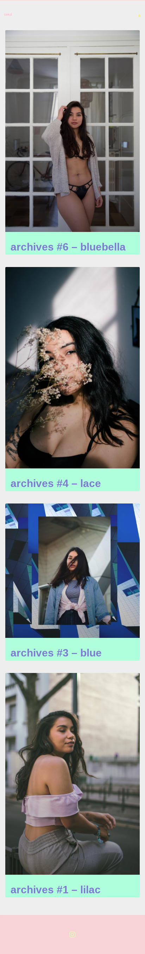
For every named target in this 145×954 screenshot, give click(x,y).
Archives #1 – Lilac (56, 889)
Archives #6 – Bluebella (68, 247)
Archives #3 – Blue (56, 653)
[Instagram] (72, 934)
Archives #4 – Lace (56, 483)
